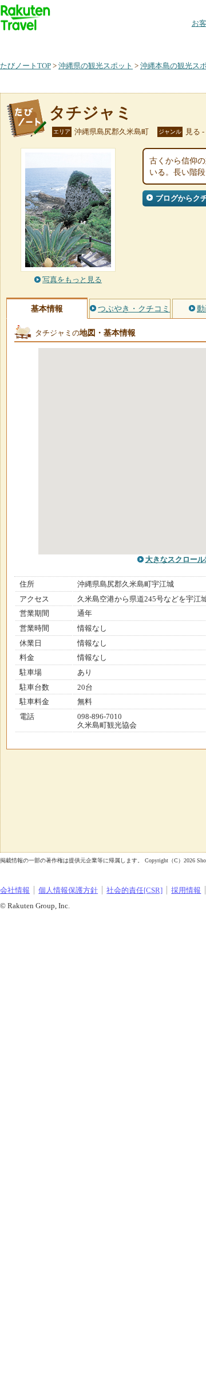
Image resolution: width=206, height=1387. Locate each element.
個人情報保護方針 (68, 890)
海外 (87, 42)
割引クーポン (181, 42)
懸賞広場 (134, 42)
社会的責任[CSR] (134, 890)
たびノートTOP (25, 65)
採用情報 (186, 890)
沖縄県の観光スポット (95, 65)
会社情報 (15, 890)
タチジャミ (90, 113)
